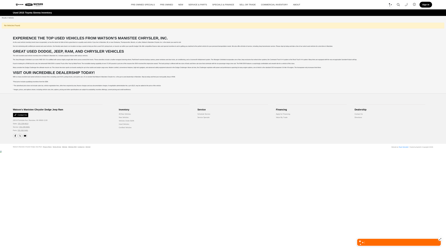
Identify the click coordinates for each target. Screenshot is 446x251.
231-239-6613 (23, 124)
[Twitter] (20, 136)
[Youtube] (25, 136)
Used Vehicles (124, 124)
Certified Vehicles (125, 127)
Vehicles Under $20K (126, 121)
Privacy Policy (47, 147)
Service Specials (203, 117)
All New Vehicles (125, 114)
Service (201, 109)
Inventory (124, 109)
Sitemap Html (72, 147)
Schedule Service (203, 114)
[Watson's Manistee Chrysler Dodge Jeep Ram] (29, 4)
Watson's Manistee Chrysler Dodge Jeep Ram (27, 147)
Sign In (425, 4)
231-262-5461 (23, 130)
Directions (358, 117)
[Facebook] (15, 136)
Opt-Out (87, 147)
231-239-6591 (24, 127)
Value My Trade (281, 117)
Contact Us (22, 115)
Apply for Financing (283, 114)
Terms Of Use (57, 147)
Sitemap (64, 147)
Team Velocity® (403, 147)
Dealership (360, 109)
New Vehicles (124, 117)
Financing (281, 109)
